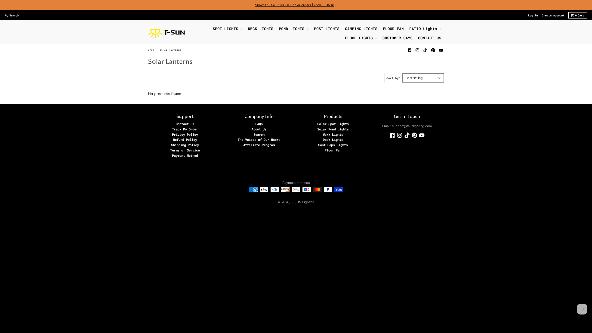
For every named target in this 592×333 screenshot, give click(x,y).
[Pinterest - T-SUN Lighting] (433, 50)
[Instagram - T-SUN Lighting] (417, 50)
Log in (533, 15)
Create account (553, 15)
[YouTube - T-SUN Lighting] (441, 50)
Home (151, 50)
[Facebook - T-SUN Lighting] (410, 50)
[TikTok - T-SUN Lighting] (425, 50)
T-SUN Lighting (302, 202)
